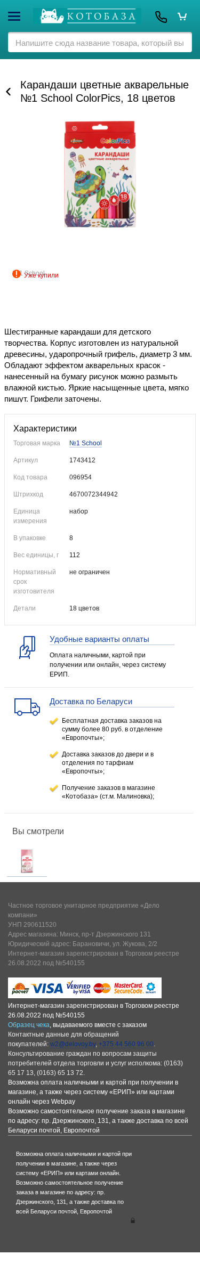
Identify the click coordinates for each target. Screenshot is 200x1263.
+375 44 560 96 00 (126, 1044)
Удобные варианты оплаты (99, 638)
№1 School (85, 443)
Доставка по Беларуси (91, 701)
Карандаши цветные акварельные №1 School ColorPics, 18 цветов (104, 91)
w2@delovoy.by (72, 1044)
